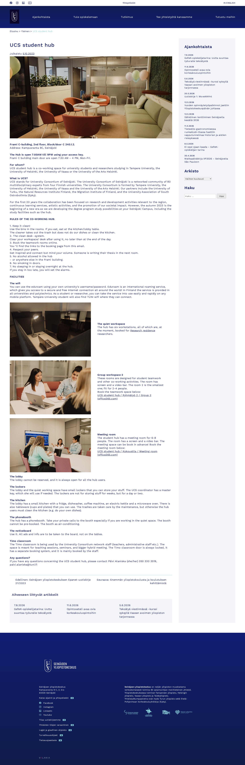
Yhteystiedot (129, 3)
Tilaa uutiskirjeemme (50, 720)
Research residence (142, 330)
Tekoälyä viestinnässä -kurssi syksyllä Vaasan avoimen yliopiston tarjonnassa (141, 613)
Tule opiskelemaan (85, 16)
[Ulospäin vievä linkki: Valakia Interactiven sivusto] (44, 757)
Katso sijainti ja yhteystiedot (53, 698)
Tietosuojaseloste (48, 740)
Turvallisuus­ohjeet (48, 735)
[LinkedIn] (23, 3)
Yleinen (25, 31)
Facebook (48, 703)
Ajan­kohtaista (41, 16)
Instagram (48, 707)
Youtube (47, 715)
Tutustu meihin (225, 16)
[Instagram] (17, 3)
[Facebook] (11, 3)
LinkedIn (47, 711)
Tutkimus (127, 16)
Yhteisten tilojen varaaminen (54, 725)
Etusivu (14, 31)
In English (229, 3)
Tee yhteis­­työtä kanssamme (174, 16)
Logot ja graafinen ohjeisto (52, 730)
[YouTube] (30, 3)
